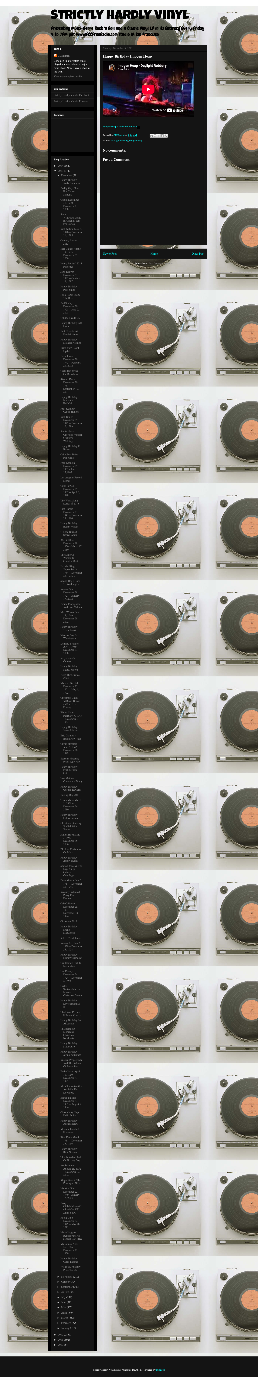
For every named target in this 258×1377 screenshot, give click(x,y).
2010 (61, 1344)
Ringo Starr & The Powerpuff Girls (70, 1181)
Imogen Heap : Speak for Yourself (120, 126)
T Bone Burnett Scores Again (68, 533)
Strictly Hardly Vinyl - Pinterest (71, 101)
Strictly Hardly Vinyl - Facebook (71, 95)
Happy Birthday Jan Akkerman (71, 1021)
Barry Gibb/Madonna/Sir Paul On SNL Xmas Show (71, 1207)
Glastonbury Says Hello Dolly (69, 1114)
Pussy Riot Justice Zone (70, 676)
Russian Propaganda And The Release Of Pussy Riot (71, 1063)
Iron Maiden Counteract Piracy (71, 779)
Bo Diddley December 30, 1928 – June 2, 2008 (69, 307)
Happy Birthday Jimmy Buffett (69, 859)
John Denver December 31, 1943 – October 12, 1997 (70, 276)
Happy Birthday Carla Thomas (69, 1260)
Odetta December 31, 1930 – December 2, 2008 (69, 204)
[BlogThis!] (155, 136)
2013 (61, 171)
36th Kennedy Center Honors (69, 410)
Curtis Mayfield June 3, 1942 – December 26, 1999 (69, 748)
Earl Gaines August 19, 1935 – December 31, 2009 (70, 253)
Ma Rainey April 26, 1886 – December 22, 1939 (69, 1248)
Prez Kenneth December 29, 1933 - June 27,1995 (69, 467)
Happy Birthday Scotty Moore (69, 668)
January (65, 1328)
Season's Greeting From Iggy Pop (70, 760)
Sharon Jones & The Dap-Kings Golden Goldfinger (71, 870)
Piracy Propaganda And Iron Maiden (71, 605)
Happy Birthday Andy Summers (70, 181)
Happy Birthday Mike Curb (68, 1044)
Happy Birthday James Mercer (69, 728)
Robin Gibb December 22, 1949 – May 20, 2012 (70, 1222)
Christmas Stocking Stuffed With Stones (70, 826)
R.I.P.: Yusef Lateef (71, 938)
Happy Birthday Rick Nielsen (68, 1150)
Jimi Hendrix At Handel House (69, 332)
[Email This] (151, 136)
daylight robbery (119, 140)
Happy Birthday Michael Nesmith (70, 341)
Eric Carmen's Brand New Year (70, 737)
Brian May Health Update (70, 349)
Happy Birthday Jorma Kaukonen (70, 1053)
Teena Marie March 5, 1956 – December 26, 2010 (70, 804)
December (67, 175)
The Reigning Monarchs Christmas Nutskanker (67, 1033)
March (65, 1317)
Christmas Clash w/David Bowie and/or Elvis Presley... (70, 702)
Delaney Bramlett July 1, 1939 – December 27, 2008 (69, 648)
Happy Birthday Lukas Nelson (69, 816)
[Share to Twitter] (159, 136)
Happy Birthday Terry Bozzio (68, 628)
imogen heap (135, 140)
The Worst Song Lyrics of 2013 (69, 502)
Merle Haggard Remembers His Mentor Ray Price (71, 1236)
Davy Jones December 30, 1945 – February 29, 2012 (70, 360)
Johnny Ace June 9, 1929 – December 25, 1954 (71, 946)
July (63, 1297)
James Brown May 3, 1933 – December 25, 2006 (70, 839)
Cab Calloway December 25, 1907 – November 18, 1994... (69, 910)
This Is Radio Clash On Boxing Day (70, 1158)
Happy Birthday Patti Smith (68, 288)
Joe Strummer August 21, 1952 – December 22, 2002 (70, 1170)
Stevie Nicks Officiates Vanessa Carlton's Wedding (71, 436)
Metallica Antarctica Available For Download (71, 1089)
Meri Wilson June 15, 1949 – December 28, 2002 (69, 616)
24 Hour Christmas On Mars (70, 850)
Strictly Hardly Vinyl (120, 16)
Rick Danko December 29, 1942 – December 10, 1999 (71, 421)
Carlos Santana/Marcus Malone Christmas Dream (71, 990)
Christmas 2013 (68, 921)
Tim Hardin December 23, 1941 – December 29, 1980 (71, 513)
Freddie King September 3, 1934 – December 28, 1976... (71, 570)
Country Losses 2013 (68, 242)
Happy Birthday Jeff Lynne (71, 324)
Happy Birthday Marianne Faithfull (68, 400)
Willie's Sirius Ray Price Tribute (70, 1268)
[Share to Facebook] (162, 136)
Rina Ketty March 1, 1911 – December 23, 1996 (71, 1140)
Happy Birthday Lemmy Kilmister (71, 956)
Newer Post (110, 253)
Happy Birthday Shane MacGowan (68, 930)
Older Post (198, 253)
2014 (61, 165)
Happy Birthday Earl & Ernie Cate (68, 770)
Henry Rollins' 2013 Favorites (71, 265)
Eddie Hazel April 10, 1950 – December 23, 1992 (70, 1076)
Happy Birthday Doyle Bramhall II (70, 1004)
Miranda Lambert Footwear (69, 1130)
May (64, 1307)
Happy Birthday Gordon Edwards (70, 788)
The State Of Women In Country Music (69, 558)
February (66, 1323)
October (65, 1281)
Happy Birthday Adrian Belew (69, 1122)
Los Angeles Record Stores (71, 479)
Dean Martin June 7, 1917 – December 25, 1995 (71, 884)
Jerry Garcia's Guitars (67, 659)
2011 (61, 1339)
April (64, 1312)
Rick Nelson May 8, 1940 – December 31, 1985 (71, 232)
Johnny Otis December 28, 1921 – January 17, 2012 (70, 593)
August (65, 1292)
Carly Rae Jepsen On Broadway (69, 372)
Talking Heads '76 (70, 318)
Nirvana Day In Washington (68, 636)
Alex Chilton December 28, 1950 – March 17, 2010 (71, 544)
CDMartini (64, 56)
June (64, 1302)
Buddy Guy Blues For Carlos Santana (69, 191)
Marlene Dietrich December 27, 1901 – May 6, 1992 (69, 687)
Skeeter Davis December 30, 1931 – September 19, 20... (69, 385)
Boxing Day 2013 (69, 795)
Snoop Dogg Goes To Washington (70, 582)
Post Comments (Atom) (160, 263)
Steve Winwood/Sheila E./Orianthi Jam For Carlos (70, 219)
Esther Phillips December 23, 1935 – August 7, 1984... (71, 1102)
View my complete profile (68, 76)
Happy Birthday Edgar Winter (69, 524)
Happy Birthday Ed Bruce (70, 447)
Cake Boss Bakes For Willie (69, 456)
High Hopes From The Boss (70, 296)
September (67, 1286)
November (67, 1276)
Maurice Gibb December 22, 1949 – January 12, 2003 (70, 1193)
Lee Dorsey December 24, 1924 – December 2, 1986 (71, 975)
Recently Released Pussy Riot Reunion (70, 895)
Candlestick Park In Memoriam (70, 964)
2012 (61, 1334)
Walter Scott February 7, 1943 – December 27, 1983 (71, 717)
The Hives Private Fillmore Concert (71, 1013)
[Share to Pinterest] (166, 136)
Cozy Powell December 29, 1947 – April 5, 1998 (70, 490)
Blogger (160, 1369)
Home (154, 253)
